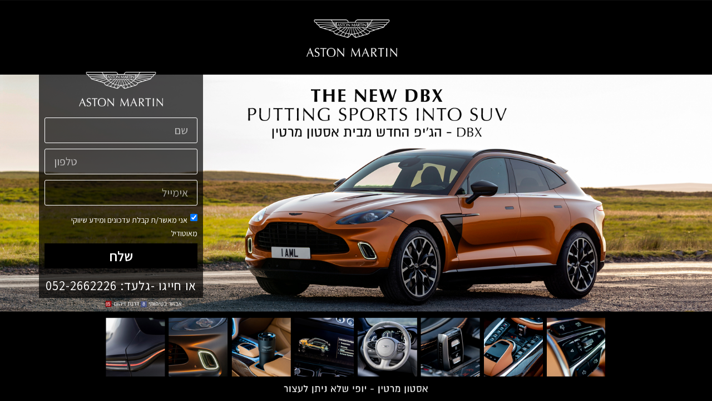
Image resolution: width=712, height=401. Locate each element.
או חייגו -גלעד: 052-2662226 (121, 285)
